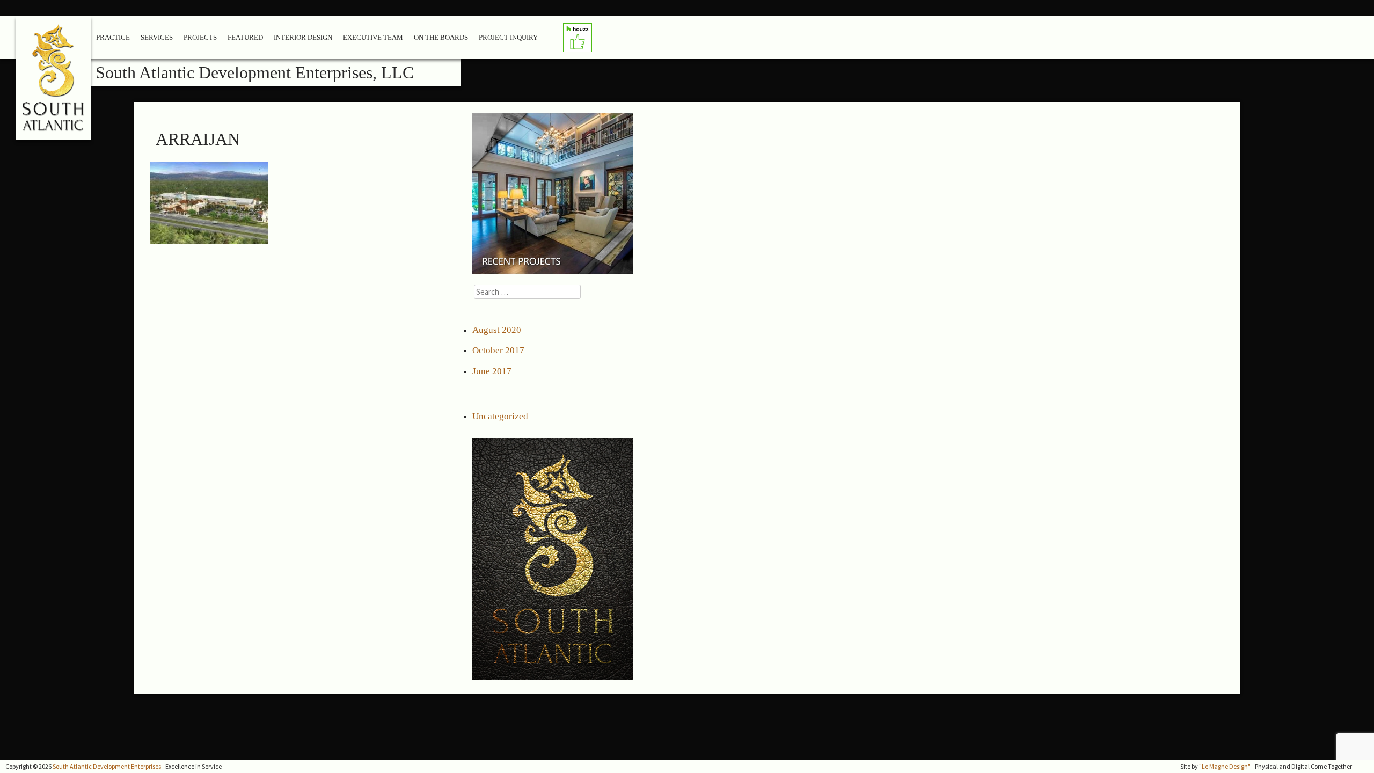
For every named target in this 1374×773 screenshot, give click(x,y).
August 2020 (496, 330)
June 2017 (491, 371)
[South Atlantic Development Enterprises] (54, 82)
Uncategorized (500, 416)
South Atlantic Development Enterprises (107, 766)
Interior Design (303, 37)
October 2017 (498, 350)
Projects (200, 37)
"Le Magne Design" (1225, 766)
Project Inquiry (508, 37)
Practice (113, 37)
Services (157, 37)
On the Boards (441, 37)
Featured (245, 37)
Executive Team (373, 37)
